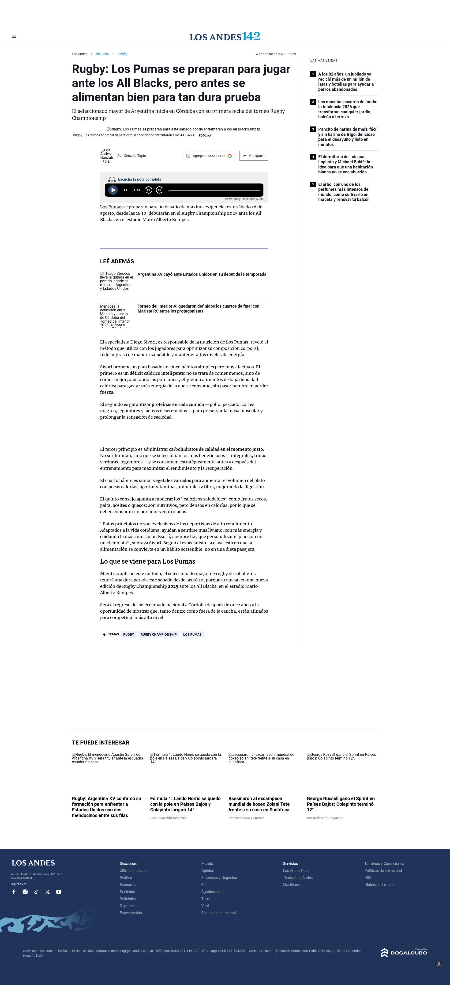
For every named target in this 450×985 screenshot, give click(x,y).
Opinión (207, 870)
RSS (367, 877)
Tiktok (36, 892)
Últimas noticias (133, 870)
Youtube (59, 892)
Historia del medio (379, 884)
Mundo (207, 863)
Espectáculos (131, 913)
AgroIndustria (212, 892)
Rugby (188, 213)
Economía (128, 884)
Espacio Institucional (218, 913)
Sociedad (127, 892)
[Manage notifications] (439, 964)
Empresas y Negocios (219, 877)
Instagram (25, 892)
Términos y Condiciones (384, 863)
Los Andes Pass (296, 870)
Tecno (206, 899)
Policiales (128, 899)
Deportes (102, 54)
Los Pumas (111, 207)
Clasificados (293, 884)
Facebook (14, 892)
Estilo (205, 884)
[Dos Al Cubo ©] (404, 956)
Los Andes (79, 54)
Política (126, 877)
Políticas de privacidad (383, 870)
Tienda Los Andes (298, 877)
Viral (205, 906)
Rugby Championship (144, 586)
